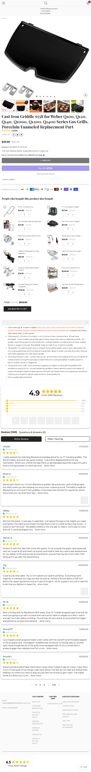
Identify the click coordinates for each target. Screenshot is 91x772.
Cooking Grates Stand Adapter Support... (28, 269)
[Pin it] (21, 135)
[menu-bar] (3, 3)
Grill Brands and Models (69, 715)
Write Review (21, 439)
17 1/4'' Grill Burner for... (26, 207)
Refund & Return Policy (36, 741)
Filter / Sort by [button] (55, 439)
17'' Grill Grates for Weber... (71, 207)
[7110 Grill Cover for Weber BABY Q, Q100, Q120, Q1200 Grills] (52, 223)
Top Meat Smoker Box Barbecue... (73, 284)
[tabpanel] (45, 60)
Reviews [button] (9, 432)
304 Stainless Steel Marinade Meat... (30, 221)
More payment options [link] (45, 174)
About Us (36, 702)
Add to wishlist (9, 179)
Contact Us (37, 734)
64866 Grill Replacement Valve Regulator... (28, 252)
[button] (9, 131)
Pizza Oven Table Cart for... (71, 268)
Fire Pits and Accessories (67, 726)
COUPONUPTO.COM (53, 703)
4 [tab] (47, 96)
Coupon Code (68, 706)
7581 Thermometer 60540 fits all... (29, 236)
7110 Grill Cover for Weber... (71, 221)
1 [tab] (36, 96)
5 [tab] (51, 96)
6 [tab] (54, 96)
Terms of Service (36, 729)
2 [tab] (40, 96)
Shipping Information (37, 722)
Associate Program (70, 702)
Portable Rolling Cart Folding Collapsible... (28, 285)
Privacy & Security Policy (36, 714)
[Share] (13, 135)
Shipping (5, 147)
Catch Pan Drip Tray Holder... (72, 251)
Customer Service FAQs (37, 707)
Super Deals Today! (70, 710)
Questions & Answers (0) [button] (32, 432)
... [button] (48, 466)
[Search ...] (46, 3)
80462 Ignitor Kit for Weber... (72, 236)
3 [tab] (44, 96)
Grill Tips (66, 721)
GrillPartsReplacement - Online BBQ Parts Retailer (46, 11)
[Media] (85, 95)
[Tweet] (17, 135)
